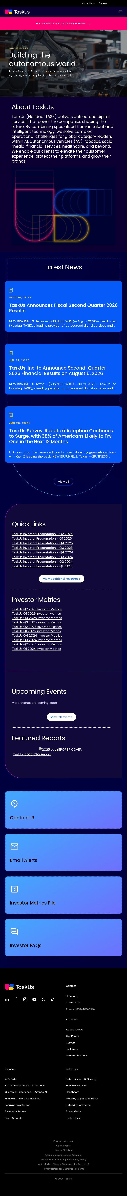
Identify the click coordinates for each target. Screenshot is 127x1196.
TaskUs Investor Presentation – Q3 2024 (42, 557)
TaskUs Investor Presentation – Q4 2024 (42, 552)
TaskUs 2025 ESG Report (32, 754)
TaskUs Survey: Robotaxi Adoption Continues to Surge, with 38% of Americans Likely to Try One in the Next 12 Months (61, 436)
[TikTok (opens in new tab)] (52, 999)
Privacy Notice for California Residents (63, 1168)
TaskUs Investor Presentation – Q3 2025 (42, 548)
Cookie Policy (63, 1145)
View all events (61, 717)
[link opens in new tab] (60, 749)
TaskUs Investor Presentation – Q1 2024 (42, 566)
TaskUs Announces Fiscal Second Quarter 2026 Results (63, 308)
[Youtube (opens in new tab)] (34, 999)
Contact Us (73, 1002)
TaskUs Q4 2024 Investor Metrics (37, 635)
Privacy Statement (63, 1141)
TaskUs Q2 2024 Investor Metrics (37, 644)
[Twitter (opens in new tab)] (43, 999)
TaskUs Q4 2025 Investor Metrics (37, 618)
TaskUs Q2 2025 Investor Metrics (37, 627)
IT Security (72, 996)
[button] (120, 12)
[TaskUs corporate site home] (17, 12)
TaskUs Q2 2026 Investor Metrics (37, 609)
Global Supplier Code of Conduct (63, 1154)
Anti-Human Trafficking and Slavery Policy (63, 1159)
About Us (87, 3)
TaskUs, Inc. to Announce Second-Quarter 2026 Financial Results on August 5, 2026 (57, 370)
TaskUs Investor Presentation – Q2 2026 (42, 534)
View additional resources (61, 579)
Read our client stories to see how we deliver (61, 23)
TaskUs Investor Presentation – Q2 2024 (42, 561)
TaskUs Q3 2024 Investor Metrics (37, 640)
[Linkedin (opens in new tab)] (7, 999)
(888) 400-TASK (85, 1009)
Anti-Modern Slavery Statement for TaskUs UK (63, 1164)
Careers (103, 3)
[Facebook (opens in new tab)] (16, 999)
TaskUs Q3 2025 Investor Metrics (37, 622)
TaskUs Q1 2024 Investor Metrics (36, 649)
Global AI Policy (63, 1150)
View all (63, 482)
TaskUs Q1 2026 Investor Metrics (36, 613)
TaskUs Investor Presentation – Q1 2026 (42, 538)
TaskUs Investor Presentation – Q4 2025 (42, 543)
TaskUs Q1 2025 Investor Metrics (36, 631)
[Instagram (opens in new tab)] (25, 999)
